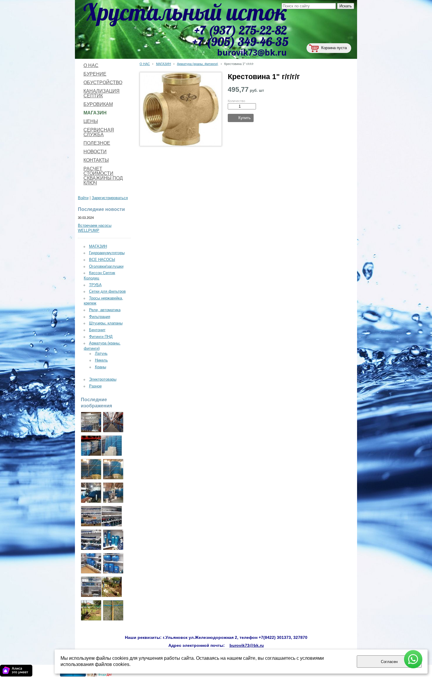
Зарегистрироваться (110, 198)
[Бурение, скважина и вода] (100, 675)
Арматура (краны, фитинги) (197, 64)
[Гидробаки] (113, 563)
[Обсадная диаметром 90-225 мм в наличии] (113, 492)
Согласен (389, 661)
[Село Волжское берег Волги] (91, 610)
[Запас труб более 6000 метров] (91, 492)
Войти (83, 198)
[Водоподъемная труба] (111, 445)
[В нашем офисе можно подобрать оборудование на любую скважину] (91, 516)
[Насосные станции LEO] (91, 587)
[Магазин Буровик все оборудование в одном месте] (91, 422)
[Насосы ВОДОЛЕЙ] (91, 539)
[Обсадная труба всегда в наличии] (113, 469)
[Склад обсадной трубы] (91, 469)
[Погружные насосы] (91, 563)
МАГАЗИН (163, 64)
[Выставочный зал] (111, 516)
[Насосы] (91, 445)
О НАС (145, 64)
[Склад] (113, 422)
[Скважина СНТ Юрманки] (111, 587)
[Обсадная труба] (113, 539)
